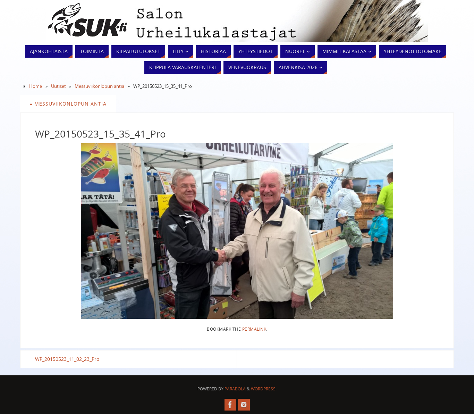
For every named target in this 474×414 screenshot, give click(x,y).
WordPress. (264, 389)
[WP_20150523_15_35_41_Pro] (237, 231)
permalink (254, 329)
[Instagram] (244, 405)
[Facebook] (230, 405)
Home (35, 86)
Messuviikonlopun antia (99, 86)
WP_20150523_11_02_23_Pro (67, 359)
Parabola (235, 389)
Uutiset (58, 86)
